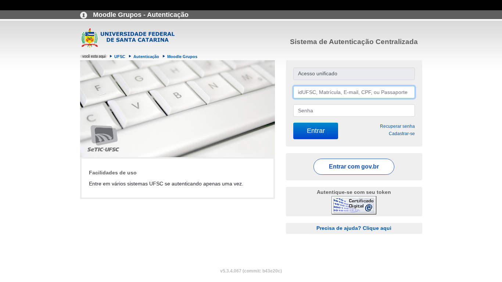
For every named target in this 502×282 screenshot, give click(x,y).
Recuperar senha (397, 126)
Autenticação (146, 56)
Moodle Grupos (182, 56)
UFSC (119, 56)
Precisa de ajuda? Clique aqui (353, 228)
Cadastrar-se (402, 133)
